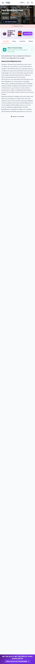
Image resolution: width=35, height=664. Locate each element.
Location (22, 41)
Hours (14, 41)
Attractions (4, 7)
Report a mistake (18, 116)
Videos (30, 41)
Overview (6, 41)
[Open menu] (3, 3)
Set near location (10, 22)
